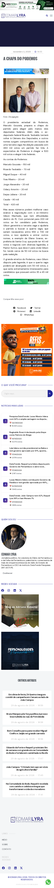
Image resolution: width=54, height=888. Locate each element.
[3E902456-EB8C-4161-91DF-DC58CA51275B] (27, 9)
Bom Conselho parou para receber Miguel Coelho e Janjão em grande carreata (27, 732)
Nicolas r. (34, 884)
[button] (47, 15)
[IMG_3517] (27, 375)
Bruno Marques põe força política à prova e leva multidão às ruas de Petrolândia (26, 715)
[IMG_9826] (26, 283)
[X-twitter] (20, 590)
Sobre (5, 844)
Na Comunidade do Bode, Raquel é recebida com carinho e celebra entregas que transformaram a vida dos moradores (27, 786)
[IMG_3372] (26, 73)
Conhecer (7, 573)
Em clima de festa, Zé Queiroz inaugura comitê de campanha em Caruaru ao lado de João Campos (27, 697)
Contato (6, 849)
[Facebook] (2, 590)
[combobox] (24, 393)
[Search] (50, 393)
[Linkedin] (14, 590)
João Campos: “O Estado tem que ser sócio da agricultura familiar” (27, 768)
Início (4, 840)
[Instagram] (8, 590)
